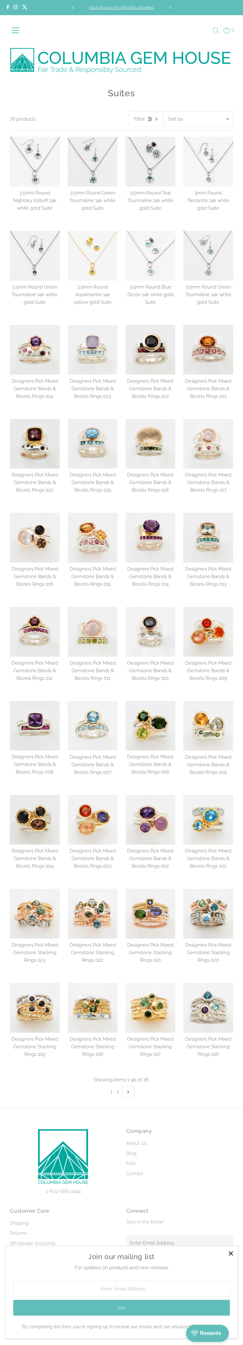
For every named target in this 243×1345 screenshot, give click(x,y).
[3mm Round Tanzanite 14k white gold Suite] (208, 162)
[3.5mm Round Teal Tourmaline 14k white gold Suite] (151, 162)
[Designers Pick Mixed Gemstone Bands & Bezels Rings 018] (151, 444)
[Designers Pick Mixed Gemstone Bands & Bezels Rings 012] (35, 632)
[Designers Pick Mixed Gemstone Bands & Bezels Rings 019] (93, 444)
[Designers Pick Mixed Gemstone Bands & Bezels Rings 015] (93, 538)
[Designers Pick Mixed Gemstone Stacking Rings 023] (35, 914)
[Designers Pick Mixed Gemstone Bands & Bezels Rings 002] (151, 820)
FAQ (130, 1163)
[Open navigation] (25, 30)
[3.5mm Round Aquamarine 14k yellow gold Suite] (93, 256)
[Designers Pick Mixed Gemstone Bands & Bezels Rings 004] (35, 820)
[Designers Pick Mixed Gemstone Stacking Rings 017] (151, 1008)
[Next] (170, 8)
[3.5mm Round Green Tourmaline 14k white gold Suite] (93, 162)
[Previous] (72, 8)
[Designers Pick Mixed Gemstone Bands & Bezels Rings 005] (208, 726)
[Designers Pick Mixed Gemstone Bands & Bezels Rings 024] (35, 350)
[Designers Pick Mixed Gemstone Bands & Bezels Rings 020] (35, 444)
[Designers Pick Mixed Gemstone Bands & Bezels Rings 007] (93, 726)
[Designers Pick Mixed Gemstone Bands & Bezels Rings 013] (208, 538)
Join (121, 1308)
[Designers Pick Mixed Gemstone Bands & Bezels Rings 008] (35, 726)
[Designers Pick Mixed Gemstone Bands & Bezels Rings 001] (208, 820)
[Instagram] (15, 7)
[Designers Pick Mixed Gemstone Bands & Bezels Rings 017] (208, 444)
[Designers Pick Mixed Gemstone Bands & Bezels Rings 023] (93, 350)
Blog (131, 1153)
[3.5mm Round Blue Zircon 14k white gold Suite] (151, 256)
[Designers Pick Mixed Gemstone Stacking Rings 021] (151, 914)
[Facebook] (8, 7)
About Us (136, 1143)
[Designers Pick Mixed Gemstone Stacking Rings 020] (208, 914)
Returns (18, 1233)
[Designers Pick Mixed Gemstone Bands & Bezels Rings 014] (151, 538)
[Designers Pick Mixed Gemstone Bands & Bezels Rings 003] (93, 820)
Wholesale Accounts (32, 1243)
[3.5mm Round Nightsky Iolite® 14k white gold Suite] (35, 162)
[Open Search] (216, 30)
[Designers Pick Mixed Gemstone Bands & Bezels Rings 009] (208, 632)
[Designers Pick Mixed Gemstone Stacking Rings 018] (93, 1008)
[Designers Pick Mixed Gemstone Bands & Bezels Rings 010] (151, 632)
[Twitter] (25, 7)
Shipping (19, 1223)
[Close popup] (230, 1253)
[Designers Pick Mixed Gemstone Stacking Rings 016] (208, 1008)
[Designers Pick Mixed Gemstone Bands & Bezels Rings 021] (208, 350)
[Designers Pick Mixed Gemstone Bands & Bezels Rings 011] (93, 632)
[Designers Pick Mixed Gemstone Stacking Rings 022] (93, 914)
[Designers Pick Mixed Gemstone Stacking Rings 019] (35, 1008)
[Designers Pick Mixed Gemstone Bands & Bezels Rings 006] (151, 726)
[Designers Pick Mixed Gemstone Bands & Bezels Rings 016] (35, 538)
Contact (134, 1173)
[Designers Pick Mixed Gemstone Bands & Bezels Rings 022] (151, 350)
